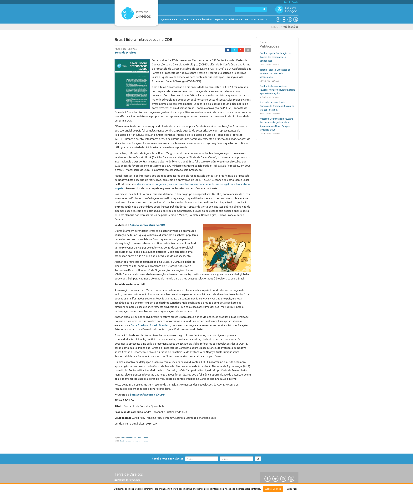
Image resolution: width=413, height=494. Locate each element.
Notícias (249, 19)
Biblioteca (235, 19)
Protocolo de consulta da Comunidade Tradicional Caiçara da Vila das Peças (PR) (277, 106)
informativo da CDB (152, 225)
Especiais (220, 19)
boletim (134, 225)
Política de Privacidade (128, 480)
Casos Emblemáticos (201, 19)
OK (258, 459)
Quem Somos (168, 19)
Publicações (290, 26)
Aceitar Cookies (273, 489)
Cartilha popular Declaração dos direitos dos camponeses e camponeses (276, 57)
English (287, 2)
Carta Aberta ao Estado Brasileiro (150, 325)
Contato (262, 19)
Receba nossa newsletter (168, 458)
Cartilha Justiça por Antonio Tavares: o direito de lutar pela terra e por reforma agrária (277, 90)
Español (295, 2)
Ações (183, 19)
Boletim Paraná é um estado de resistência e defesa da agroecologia (275, 73)
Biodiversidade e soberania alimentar (134, 441)
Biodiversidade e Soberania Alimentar (135, 438)
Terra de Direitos (125, 52)
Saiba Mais (292, 489)
